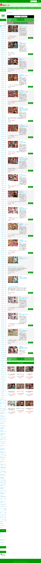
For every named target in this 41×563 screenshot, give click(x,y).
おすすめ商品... (2, 525)
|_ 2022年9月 (3, 122)
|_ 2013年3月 (3, 346)
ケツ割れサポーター (3, 515)
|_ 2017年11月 (3, 236)
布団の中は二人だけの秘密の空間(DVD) (23, 209)
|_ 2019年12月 (3, 187)
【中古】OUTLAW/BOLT (2, 416)
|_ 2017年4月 (3, 250)
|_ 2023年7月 (3, 103)
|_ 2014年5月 (3, 319)
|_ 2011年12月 (3, 376)
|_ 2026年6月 (3, 34)
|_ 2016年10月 (3, 262)
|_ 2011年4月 (3, 391)
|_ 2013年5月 (3, 342)
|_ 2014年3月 (3, 323)
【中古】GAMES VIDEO (3, 439)
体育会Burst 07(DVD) (23, 26)
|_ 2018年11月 (3, 213)
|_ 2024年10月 (3, 73)
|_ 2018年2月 (3, 230)
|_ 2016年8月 (3, 266)
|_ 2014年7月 (3, 315)
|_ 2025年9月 (3, 52)
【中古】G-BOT (2, 459)
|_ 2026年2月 (3, 42)
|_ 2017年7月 (3, 244)
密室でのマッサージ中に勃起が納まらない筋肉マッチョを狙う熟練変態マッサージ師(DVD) (23, 110)
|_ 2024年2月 (3, 89)
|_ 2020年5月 (3, 177)
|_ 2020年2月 (3, 183)
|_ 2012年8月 (3, 360)
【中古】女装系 (3, 506)
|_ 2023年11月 (3, 95)
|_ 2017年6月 (3, 246)
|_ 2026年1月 (3, 44)
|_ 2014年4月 (3, 321)
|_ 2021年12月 (3, 140)
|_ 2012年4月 (3, 368)
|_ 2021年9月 (3, 146)
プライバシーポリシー (3, 537)
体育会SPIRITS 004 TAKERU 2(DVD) (23, 43)
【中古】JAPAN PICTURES (3, 452)
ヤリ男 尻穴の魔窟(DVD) (29, 374)
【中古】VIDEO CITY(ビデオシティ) (3, 475)
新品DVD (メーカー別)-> (3, 400)
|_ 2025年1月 (3, 67)
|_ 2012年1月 (3, 374)
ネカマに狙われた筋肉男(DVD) (23, 92)
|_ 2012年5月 (3, 366)
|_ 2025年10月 (3, 50)
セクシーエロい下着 (3, 520)
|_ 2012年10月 (3, 356)
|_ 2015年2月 (3, 301)
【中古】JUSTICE (3, 455)
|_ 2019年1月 (3, 209)
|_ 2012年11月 (3, 354)
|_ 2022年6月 (3, 128)
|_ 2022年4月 (3, 132)
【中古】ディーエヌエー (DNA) (3, 464)
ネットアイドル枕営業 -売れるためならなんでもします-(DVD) (23, 159)
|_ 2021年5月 (3, 154)
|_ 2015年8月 (3, 289)
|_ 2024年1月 (3, 91)
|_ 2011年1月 (2, 397)
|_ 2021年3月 (3, 158)
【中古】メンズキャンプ (3, 499)
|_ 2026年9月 (3, 28)
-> (3, 26)
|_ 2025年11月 (3, 48)
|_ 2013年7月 (3, 338)
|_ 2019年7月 (3, 197)
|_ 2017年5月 (3, 248)
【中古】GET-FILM (3, 441)
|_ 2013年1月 (3, 350)
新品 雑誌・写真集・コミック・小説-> (3, 403)
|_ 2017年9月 (3, 240)
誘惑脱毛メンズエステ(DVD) (23, 225)
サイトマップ (2, 544)
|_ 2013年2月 (3, 348)
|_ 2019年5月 (3, 201)
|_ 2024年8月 (3, 77)
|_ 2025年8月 (3, 54)
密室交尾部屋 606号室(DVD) (23, 76)
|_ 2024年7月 (3, 79)
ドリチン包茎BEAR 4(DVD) (23, 176)
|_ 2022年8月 (3, 124)
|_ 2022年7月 (3, 126)
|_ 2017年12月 (3, 234)
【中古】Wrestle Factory (2, 502)
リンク (1, 549)
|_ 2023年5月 (3, 107)
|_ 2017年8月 (3, 242)
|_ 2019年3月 (3, 205)
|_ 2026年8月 (3, 30)
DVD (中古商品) (2, 410)
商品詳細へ (30, 70)
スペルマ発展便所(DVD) (22, 143)
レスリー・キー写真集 (3, 406)
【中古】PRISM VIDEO (3, 485)
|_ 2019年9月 (3, 193)
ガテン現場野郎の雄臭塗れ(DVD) (23, 126)
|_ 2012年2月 (3, 372)
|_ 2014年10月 (3, 309)
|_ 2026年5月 (3, 36)
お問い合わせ (2, 542)
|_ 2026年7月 (3, 32)
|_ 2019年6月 (3, 199)
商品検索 (3, 10)
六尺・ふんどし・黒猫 (3, 512)
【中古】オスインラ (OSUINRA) (3, 428)
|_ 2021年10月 (3, 144)
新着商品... (1, 523)
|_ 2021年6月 (3, 152)
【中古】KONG (2, 443)
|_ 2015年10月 (3, 285)
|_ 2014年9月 (3, 311)
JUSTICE (20, 276)
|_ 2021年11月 (3, 142)
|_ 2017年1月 (3, 256)
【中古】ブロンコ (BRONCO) (2, 488)
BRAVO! (20, 25)
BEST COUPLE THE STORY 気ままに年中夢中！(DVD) (11, 409)
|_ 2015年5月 (3, 295)
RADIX (20, 313)
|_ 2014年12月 (3, 305)
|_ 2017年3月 (3, 252)
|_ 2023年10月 (3, 97)
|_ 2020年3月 (3, 181)
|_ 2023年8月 (3, 101)
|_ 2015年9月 (3, 287)
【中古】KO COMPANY (3, 431)
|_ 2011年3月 (2, 393)
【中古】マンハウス (3, 490)
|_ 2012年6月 (3, 364)
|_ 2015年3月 (3, 299)
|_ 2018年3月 (3, 228)
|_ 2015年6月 (3, 293)
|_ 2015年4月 (3, 297)
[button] (3, 555)
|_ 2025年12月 (3, 46)
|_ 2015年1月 (3, 303)
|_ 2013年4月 (3, 344)
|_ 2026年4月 (3, 38)
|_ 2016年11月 (3, 260)
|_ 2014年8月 (3, 313)
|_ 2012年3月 (3, 370)
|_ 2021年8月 (3, 148)
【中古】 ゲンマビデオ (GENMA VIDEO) (3, 434)
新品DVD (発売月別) (12, 9)
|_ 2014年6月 (3, 317)
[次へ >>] (23, 19)
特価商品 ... (2, 521)
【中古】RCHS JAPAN (2, 423)
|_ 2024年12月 (3, 69)
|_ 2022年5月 (3, 130)
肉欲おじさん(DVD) (20, 391)
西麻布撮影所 (21, 346)
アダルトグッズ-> (3, 508)
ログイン (5, 1)
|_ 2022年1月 (3, 138)
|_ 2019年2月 (3, 207)
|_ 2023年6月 (3, 105)
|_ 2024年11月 (3, 71)
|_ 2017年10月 (3, 238)
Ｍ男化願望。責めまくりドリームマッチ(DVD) (23, 241)
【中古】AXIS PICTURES (3, 413)
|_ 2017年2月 (3, 254)
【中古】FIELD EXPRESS (2, 477)
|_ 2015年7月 (3, 291)
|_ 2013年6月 (3, 340)
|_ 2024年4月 (3, 85)
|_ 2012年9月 (3, 358)
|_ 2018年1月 (3, 232)
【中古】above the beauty (3, 419)
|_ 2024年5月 (3, 83)
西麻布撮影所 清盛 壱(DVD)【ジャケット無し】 (23, 348)
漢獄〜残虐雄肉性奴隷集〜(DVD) (29, 392)
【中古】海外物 (3, 504)
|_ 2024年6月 (3, 81)
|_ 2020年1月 (3, 185)
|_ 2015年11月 (3, 283)
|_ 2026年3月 (3, 40)
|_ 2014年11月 (3, 307)
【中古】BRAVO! (3, 480)
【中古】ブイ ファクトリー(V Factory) (3, 482)
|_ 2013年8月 (3, 336)
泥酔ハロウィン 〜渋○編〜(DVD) (23, 192)
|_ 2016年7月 (3, 268)
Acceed (20, 329)
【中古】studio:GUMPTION (3, 457)
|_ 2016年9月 (3, 264)
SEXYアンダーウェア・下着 (3, 517)
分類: (8, 16)
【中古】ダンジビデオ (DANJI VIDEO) (3, 467)
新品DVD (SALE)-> (3, 409)
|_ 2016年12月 (3, 258)
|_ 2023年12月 (3, 93)
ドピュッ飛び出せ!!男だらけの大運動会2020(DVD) (23, 331)
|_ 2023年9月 (3, 99)
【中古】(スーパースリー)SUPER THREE (3, 449)
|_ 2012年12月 (3, 352)
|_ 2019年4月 (3, 203)
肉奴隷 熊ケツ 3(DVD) (22, 60)
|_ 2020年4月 (3, 179)
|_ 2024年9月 (3, 75)
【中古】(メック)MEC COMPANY (3, 496)
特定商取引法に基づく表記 (3, 540)
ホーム (2, 1)
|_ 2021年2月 (3, 160)
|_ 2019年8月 (3, 195)
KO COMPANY (21, 74)
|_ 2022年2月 (3, 136)
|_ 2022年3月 (3, 134)
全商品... (1, 527)
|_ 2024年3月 (3, 87)
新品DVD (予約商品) (3, 24)
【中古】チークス (2, 469)
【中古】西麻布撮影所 (3, 472)
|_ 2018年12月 (3, 211)
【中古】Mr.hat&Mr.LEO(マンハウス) (3, 493)
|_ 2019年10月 (3, 191)
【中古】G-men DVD (2, 462)
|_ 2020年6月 (3, 175)
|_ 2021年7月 (3, 150)
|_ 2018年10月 (3, 215)
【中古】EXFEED (3, 425)
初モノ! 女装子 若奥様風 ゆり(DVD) (23, 298)
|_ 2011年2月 (3, 395)
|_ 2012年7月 (3, 362)
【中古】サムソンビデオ (3, 446)
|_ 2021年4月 (3, 156)
